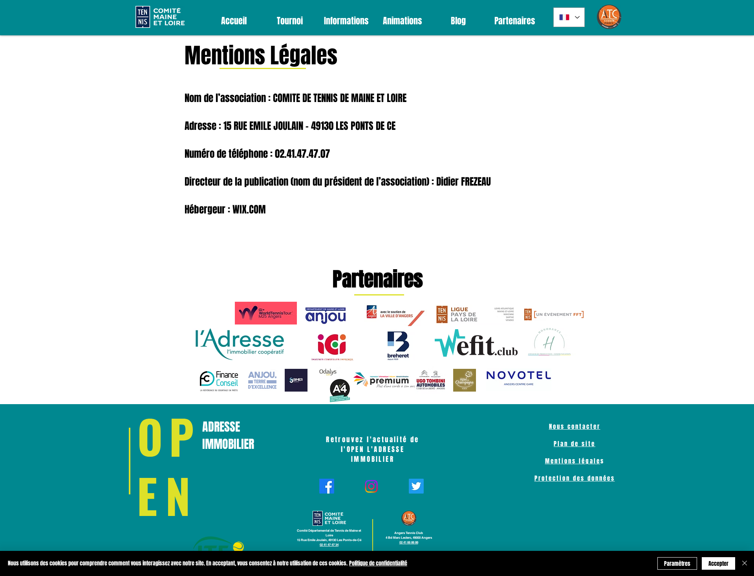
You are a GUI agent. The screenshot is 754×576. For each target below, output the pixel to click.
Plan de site (574, 443)
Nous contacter (574, 426)
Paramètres (677, 564)
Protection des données (574, 478)
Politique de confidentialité (378, 563)
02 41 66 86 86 (408, 542)
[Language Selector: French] (569, 17)
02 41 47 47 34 (329, 545)
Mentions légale (572, 461)
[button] (290, 21)
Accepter (718, 564)
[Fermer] (744, 563)
